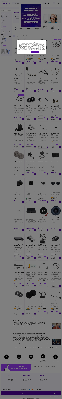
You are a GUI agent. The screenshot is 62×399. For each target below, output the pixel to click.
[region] (31, 47)
